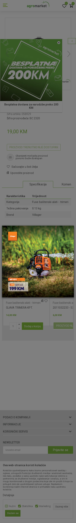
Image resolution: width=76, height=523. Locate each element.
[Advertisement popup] (38, 261)
